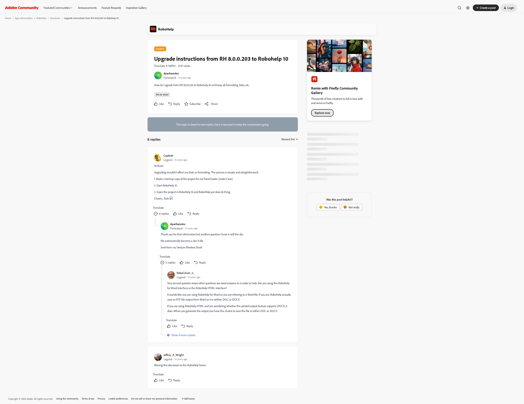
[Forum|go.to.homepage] (22, 7)
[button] (486, 7)
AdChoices (189, 398)
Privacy (101, 398)
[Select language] (468, 7)
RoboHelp (41, 18)
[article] (222, 185)
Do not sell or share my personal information (154, 398)
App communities (24, 18)
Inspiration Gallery (136, 7)
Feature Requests (111, 7)
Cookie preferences (118, 398)
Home (8, 18)
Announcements (87, 7)
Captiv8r (168, 155)
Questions (55, 18)
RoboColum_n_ (186, 273)
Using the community (67, 398)
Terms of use (88, 398)
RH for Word (162, 94)
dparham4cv (171, 73)
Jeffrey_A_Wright (174, 355)
